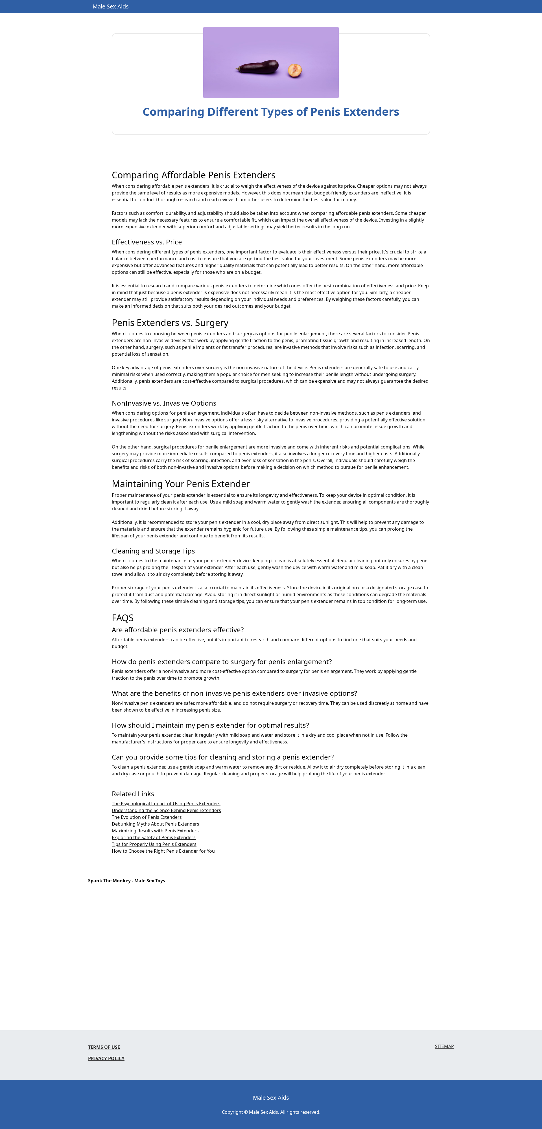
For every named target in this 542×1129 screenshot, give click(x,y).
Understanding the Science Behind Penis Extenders (166, 810)
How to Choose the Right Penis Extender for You (163, 851)
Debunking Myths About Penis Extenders (155, 824)
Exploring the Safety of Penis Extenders (154, 837)
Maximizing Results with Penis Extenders (155, 831)
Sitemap (444, 1046)
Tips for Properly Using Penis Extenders (154, 844)
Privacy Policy (106, 1058)
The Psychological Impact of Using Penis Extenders (166, 803)
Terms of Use (104, 1047)
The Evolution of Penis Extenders (147, 817)
